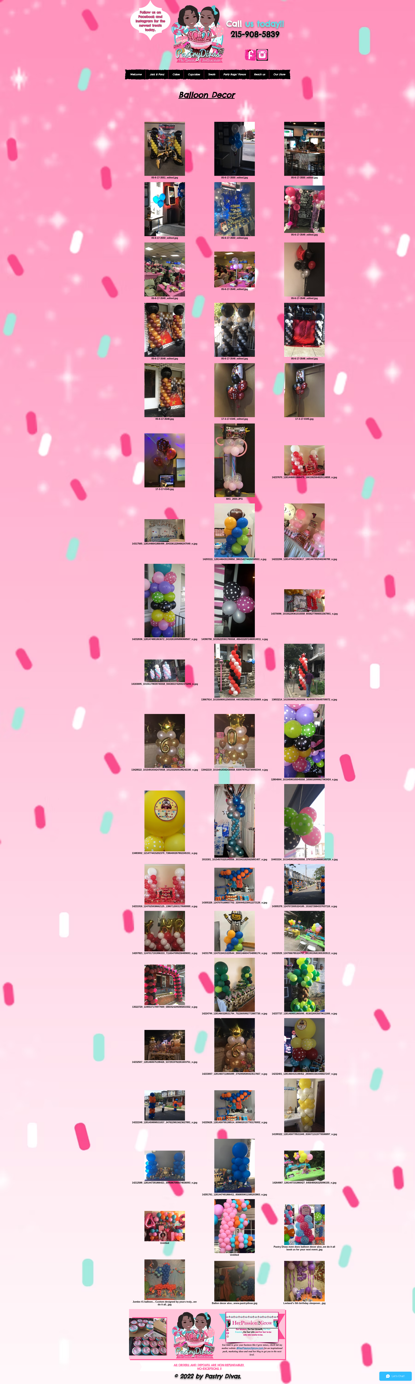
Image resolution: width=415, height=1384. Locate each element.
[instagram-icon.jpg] (262, 55)
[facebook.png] (250, 55)
